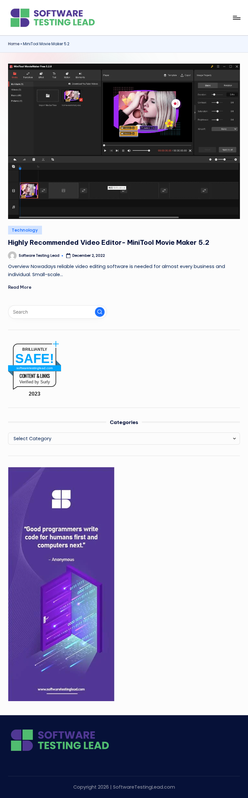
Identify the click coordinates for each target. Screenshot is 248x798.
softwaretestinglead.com (34, 368)
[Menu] (236, 18)
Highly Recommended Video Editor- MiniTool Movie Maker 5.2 (108, 242)
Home (13, 44)
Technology (25, 230)
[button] (100, 312)
